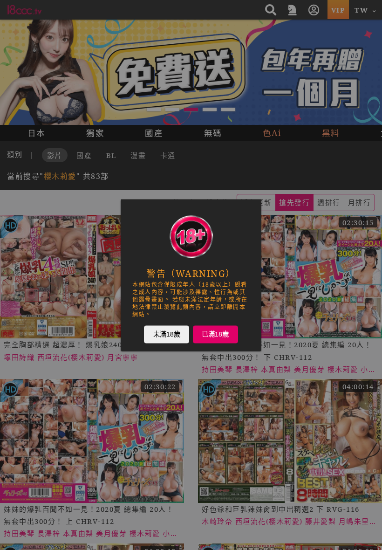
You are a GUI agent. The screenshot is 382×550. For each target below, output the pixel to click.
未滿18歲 (166, 334)
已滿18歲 (215, 334)
